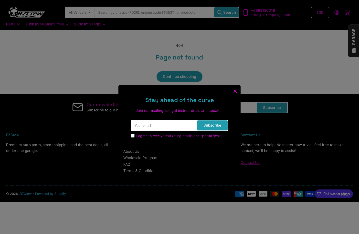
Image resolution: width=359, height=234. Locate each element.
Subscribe (212, 125)
